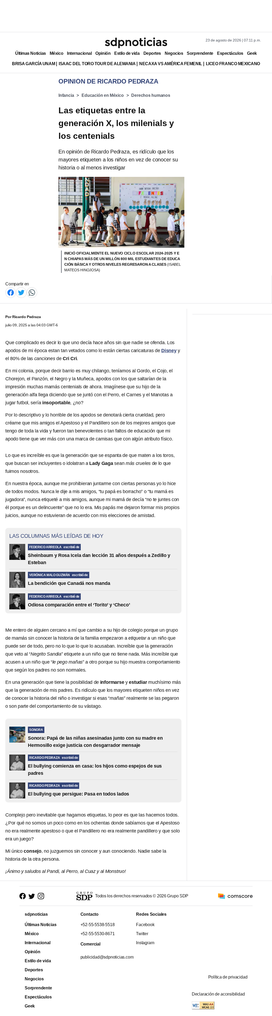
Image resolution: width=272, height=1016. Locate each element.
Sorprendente (200, 53)
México (56, 53)
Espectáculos (230, 53)
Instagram (145, 942)
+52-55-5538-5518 (97, 924)
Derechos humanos (150, 95)
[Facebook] (10, 292)
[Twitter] (21, 292)
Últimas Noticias (30, 53)
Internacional (79, 53)
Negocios (174, 53)
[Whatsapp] (32, 292)
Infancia (66, 95)
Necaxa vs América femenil (170, 63)
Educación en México (103, 95)
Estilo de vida (126, 53)
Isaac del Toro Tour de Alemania (97, 63)
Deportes (152, 53)
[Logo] (136, 43)
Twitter (142, 933)
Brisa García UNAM (33, 63)
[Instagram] (41, 896)
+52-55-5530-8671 (97, 933)
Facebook (145, 924)
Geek (252, 53)
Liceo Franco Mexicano (233, 63)
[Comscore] (235, 895)
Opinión (102, 53)
